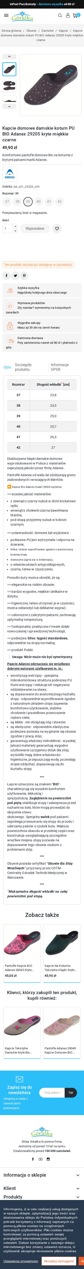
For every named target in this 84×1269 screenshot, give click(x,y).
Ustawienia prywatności (21, 1261)
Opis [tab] (7, 367)
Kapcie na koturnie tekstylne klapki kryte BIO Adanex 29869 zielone (59, 968)
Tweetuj (15, 276)
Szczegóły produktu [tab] (23, 367)
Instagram (49, 1158)
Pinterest (24, 276)
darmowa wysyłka (50, 4)
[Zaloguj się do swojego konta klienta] (67, 15)
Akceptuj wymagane (59, 1261)
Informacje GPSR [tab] (60, 367)
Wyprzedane (35, 228)
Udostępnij (6, 276)
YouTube (42, 1158)
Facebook (34, 1158)
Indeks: (7, 186)
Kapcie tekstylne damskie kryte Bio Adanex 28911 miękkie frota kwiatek (20, 1051)
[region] (42, 1234)
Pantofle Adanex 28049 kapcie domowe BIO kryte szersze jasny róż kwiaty (61, 1051)
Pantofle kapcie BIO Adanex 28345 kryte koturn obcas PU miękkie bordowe (22, 968)
